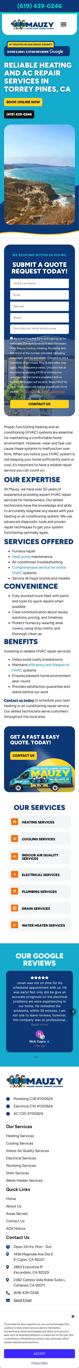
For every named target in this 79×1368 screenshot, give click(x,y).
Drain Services (36, 909)
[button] (73, 1316)
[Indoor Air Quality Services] (14, 856)
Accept (39, 1354)
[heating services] (14, 821)
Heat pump (21, 556)
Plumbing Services (39, 892)
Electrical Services (41, 875)
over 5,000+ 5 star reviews (27, 52)
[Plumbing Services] (14, 891)
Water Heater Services (43, 925)
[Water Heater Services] (14, 924)
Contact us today (19, 700)
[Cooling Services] (14, 838)
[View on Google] (39, 1034)
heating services (38, 822)
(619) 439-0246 (39, 6)
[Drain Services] (14, 908)
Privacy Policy (39, 1362)
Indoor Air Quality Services (40, 857)
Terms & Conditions (52, 391)
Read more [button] (39, 1024)
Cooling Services (38, 839)
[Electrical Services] (14, 874)
